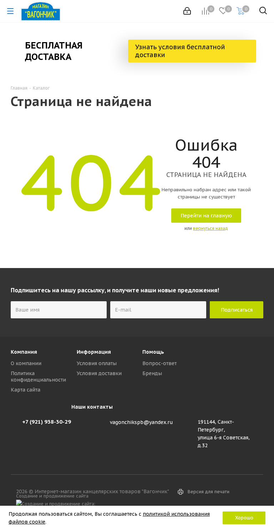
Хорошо (244, 518)
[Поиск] (263, 12)
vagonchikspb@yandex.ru (141, 422)
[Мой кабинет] (187, 11)
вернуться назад (210, 228)
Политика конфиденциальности (38, 376)
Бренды (152, 373)
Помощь (153, 352)
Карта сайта (25, 390)
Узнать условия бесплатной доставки (180, 51)
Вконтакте (148, 505)
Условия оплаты (97, 363)
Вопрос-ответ (159, 363)
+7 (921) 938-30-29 (46, 421)
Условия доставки (99, 373)
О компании (26, 363)
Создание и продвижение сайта (53, 496)
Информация (94, 352)
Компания (24, 352)
